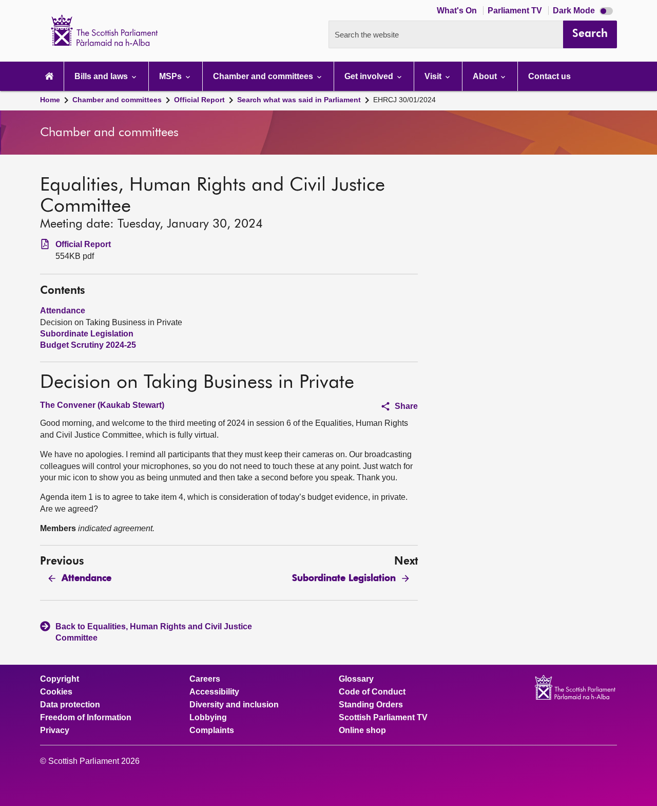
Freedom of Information (85, 718)
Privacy (54, 730)
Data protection (70, 705)
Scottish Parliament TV (383, 718)
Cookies (56, 692)
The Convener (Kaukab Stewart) (102, 405)
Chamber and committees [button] (264, 76)
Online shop (362, 730)
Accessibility (214, 692)
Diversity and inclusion (234, 705)
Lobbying (208, 718)
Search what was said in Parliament (299, 100)
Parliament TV (516, 10)
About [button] (486, 76)
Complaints (211, 730)
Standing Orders (371, 705)
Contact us (549, 76)
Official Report (199, 100)
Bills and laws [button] (102, 76)
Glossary (356, 679)
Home (50, 100)
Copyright (59, 679)
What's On (458, 10)
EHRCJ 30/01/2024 (404, 100)
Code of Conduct (372, 692)
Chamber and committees (117, 100)
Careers (204, 679)
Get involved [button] (369, 76)
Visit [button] (433, 76)
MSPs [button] (171, 76)
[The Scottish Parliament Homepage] (49, 76)
